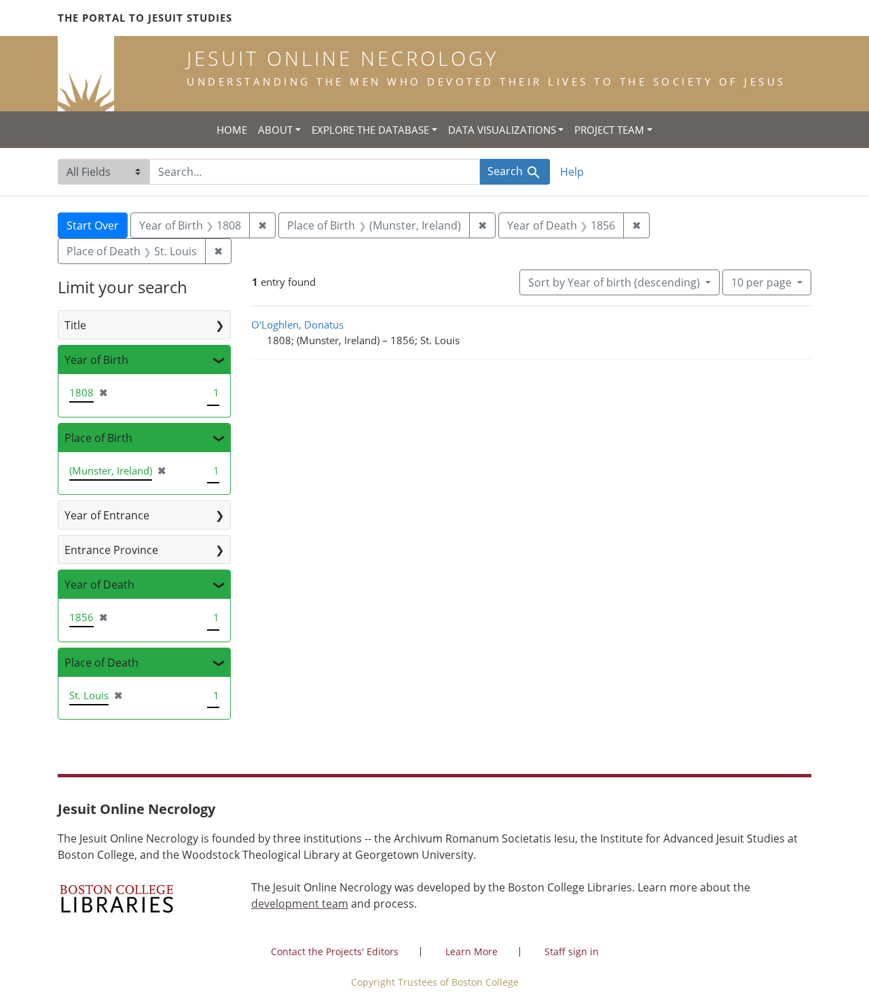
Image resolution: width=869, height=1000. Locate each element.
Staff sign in (571, 951)
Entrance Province (111, 549)
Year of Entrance (106, 515)
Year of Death (99, 584)
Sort (614, 282)
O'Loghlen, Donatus (297, 324)
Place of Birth (98, 437)
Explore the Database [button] (370, 129)
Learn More (471, 951)
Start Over (93, 225)
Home (232, 129)
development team (299, 903)
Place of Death (101, 662)
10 (761, 282)
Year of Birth (96, 359)
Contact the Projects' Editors (335, 951)
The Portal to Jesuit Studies (145, 17)
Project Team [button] (609, 129)
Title (75, 325)
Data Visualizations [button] (502, 129)
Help (572, 171)
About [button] (275, 129)
